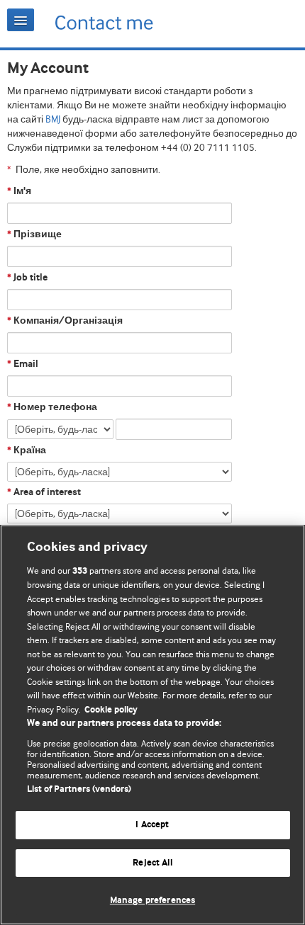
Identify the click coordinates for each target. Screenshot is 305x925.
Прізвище (34, 234)
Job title (27, 277)
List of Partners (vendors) (79, 789)
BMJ (52, 119)
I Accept (152, 824)
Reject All (152, 863)
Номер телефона (52, 407)
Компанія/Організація (65, 321)
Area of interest (44, 492)
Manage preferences (152, 900)
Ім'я (19, 191)
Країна (26, 450)
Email (22, 364)
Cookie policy (111, 710)
